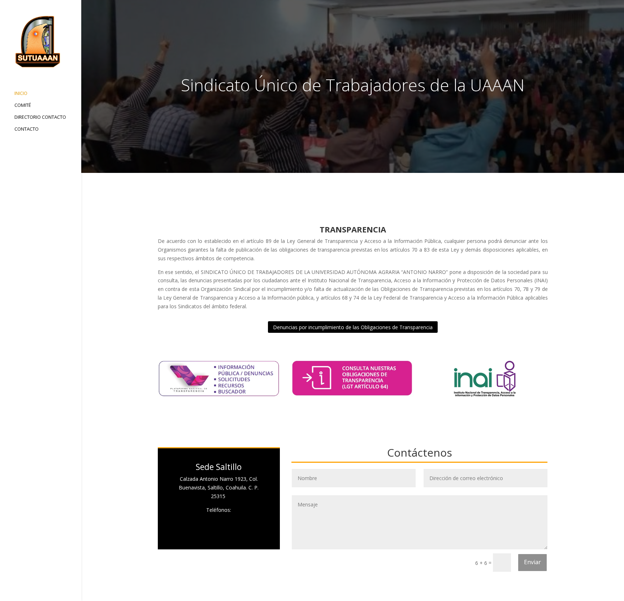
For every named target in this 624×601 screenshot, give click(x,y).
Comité (22, 105)
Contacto (26, 129)
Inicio (20, 93)
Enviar (532, 562)
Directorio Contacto (40, 117)
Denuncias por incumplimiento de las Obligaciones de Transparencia (353, 327)
